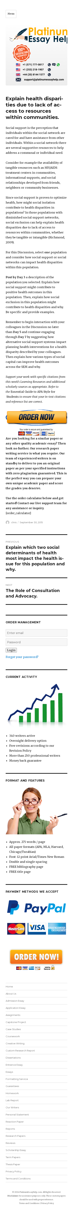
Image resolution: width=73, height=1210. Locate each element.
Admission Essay (15, 1000)
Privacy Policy (13, 1171)
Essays (9, 1071)
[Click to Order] (37, 422)
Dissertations (13, 1057)
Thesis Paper (13, 1164)
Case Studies (13, 1029)
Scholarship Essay (16, 1150)
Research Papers (15, 1135)
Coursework (13, 1036)
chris (13, 522)
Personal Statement (17, 1114)
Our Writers (12, 1107)
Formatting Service (17, 1079)
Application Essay (16, 1007)
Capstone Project (16, 1022)
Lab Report (12, 1100)
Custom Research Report (20, 1050)
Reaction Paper (15, 1121)
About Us (11, 993)
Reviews (10, 1143)
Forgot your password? (22, 657)
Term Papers (13, 1157)
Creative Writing (15, 1043)
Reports (10, 1128)
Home (9, 986)
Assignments (13, 1015)
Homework (12, 1093)
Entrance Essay (14, 1064)
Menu (11, 13)
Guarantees (12, 1086)
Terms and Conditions (18, 1178)
